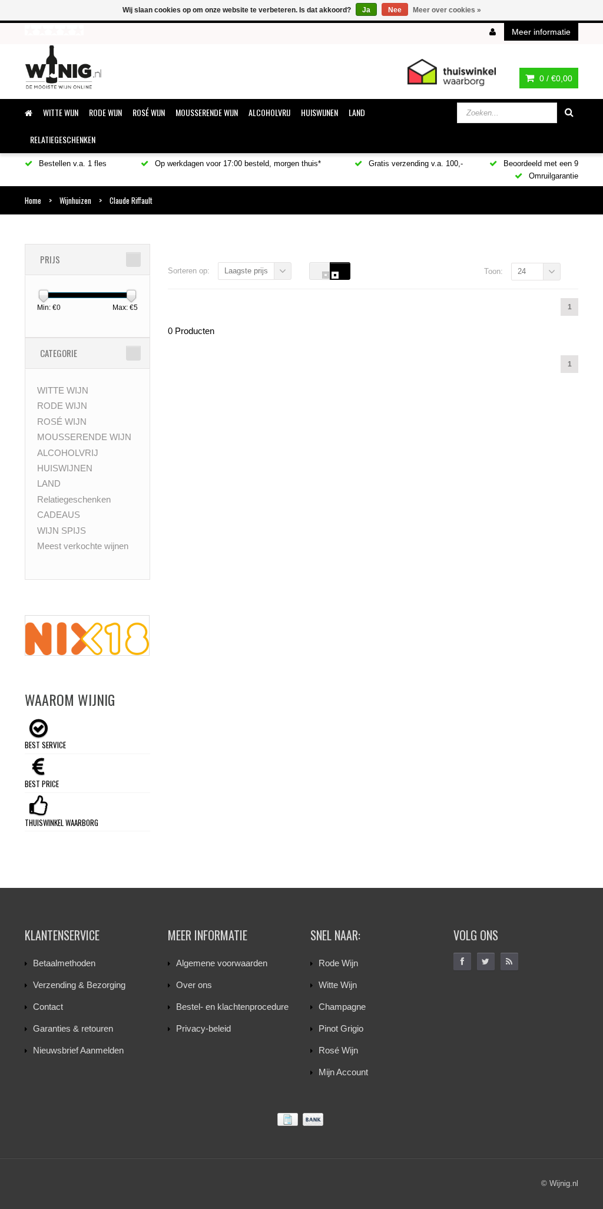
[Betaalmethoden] (301, 1120)
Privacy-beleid (203, 1028)
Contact (48, 1007)
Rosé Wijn (338, 1050)
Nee (395, 10)
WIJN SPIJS (61, 531)
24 (522, 271)
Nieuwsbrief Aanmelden (78, 1050)
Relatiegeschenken (62, 139)
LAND (357, 112)
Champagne (342, 1007)
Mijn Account (343, 1072)
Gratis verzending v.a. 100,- (414, 163)
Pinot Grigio (341, 1028)
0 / (554, 78)
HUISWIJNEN (319, 112)
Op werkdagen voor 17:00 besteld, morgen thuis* (237, 163)
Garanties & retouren (73, 1028)
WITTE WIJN (60, 112)
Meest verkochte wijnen (82, 546)
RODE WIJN (105, 112)
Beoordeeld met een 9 (539, 163)
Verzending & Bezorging (79, 985)
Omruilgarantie (552, 175)
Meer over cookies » (447, 10)
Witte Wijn (338, 985)
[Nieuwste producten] (509, 961)
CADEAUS (58, 515)
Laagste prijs (246, 270)
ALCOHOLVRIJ (269, 112)
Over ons (194, 985)
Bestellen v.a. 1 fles (72, 163)
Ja (366, 10)
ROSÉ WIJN (148, 112)
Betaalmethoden (64, 963)
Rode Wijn (338, 963)
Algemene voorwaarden (221, 963)
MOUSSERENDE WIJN (206, 112)
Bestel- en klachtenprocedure (232, 1007)
